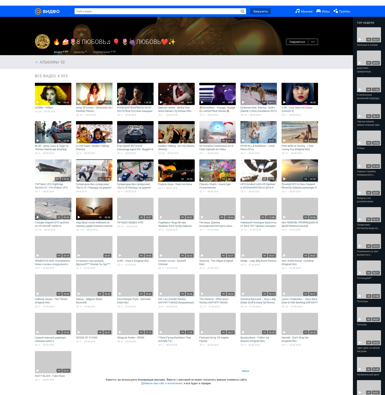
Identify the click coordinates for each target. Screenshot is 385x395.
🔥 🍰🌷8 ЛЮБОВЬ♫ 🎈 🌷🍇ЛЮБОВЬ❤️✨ (114, 42)
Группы (344, 11)
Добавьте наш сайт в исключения (161, 383)
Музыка (306, 11)
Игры (325, 11)
